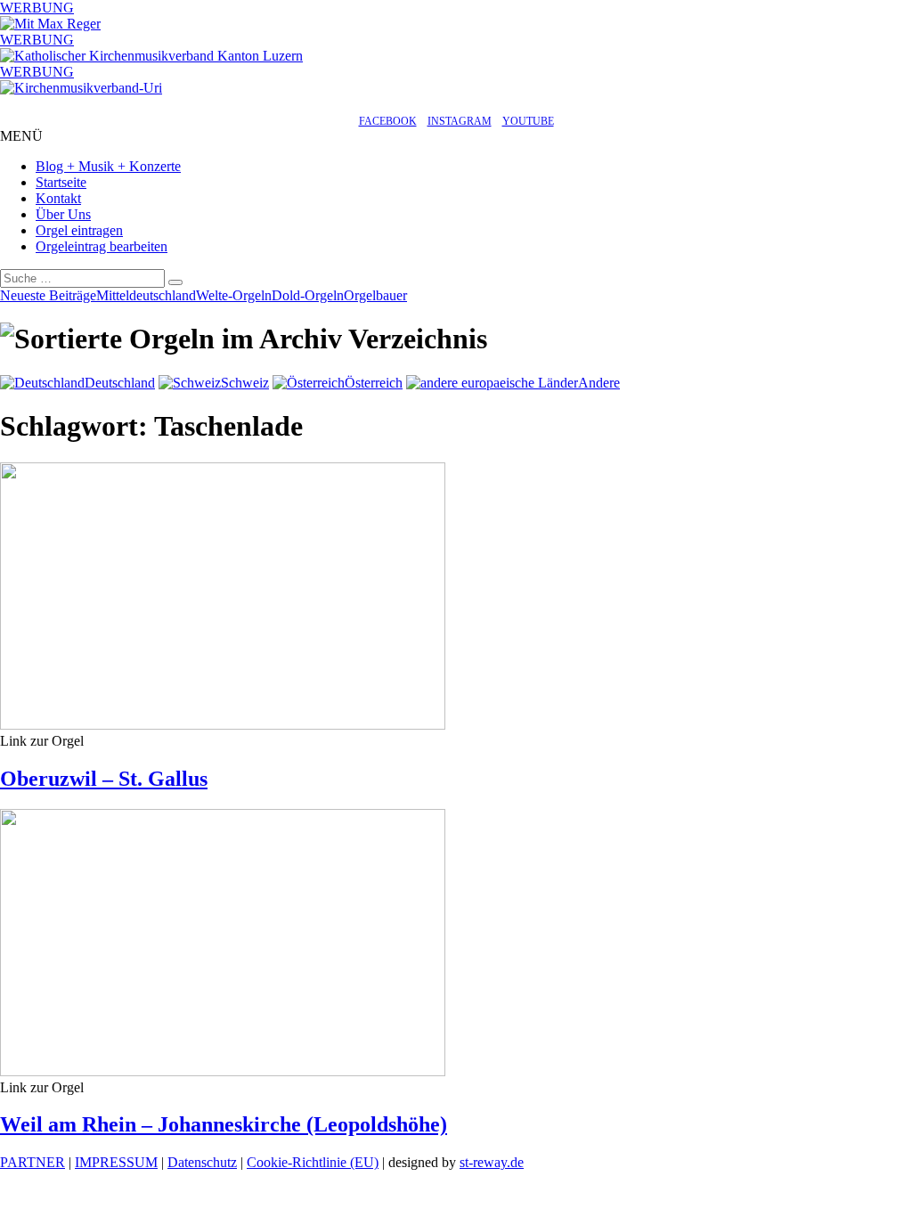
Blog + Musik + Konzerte (108, 166)
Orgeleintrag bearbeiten (101, 246)
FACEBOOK (388, 121)
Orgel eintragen (79, 230)
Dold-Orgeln (308, 295)
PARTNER (32, 1162)
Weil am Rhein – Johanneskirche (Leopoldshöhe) (223, 1124)
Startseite (61, 182)
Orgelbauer (375, 295)
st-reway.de (492, 1162)
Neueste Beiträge (48, 295)
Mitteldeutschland (146, 295)
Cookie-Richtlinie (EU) (313, 1162)
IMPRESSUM (116, 1162)
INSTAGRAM (460, 121)
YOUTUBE (528, 121)
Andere (599, 382)
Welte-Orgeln (234, 295)
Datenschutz (202, 1162)
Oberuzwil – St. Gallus (104, 778)
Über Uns (63, 214)
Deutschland (120, 382)
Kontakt (58, 198)
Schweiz (245, 382)
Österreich (374, 382)
